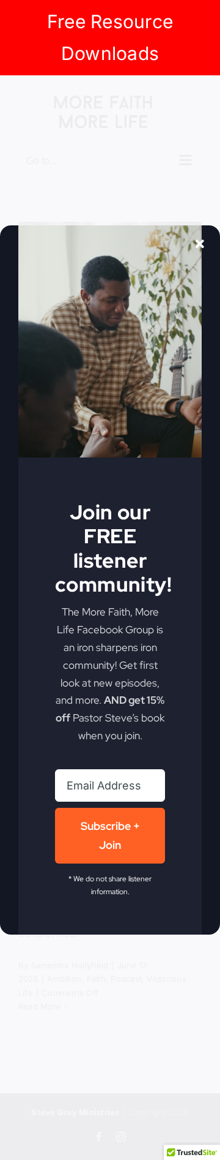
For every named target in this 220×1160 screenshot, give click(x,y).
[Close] (200, 244)
